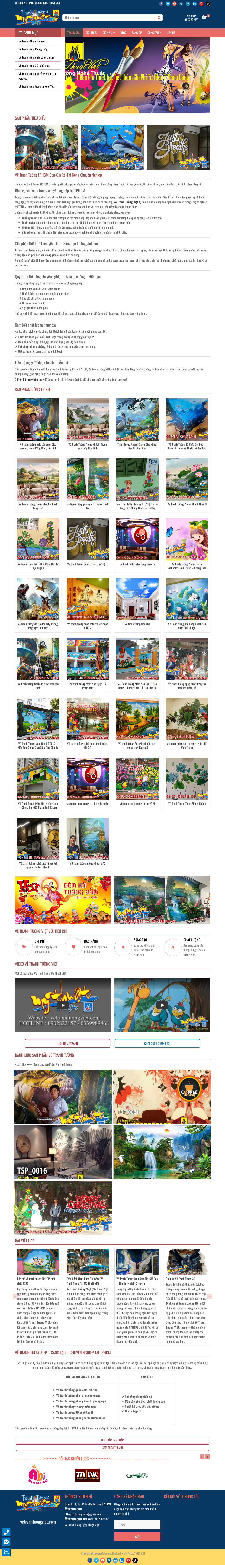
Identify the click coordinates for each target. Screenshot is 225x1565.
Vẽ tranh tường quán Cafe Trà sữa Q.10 (87, 564)
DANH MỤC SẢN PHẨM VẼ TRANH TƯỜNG (44, 1055)
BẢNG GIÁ (137, 32)
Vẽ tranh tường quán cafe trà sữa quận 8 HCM (87, 626)
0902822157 (191, 19)
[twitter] (169, 3)
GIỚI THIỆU (91, 32)
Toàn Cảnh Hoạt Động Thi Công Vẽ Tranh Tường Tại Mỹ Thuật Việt (85, 1281)
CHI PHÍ (39, 941)
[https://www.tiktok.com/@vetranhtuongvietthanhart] (209, 3)
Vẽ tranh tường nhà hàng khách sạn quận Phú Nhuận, (187, 626)
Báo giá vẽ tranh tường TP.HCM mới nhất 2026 (36, 1281)
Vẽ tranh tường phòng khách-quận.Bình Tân (88, 506)
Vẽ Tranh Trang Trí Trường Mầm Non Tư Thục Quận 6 (38, 566)
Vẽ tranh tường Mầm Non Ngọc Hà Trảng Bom (87, 686)
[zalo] (195, 3)
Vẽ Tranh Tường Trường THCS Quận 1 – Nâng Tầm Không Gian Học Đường (137, 506)
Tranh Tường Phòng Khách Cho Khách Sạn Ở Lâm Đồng (137, 446)
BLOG (123, 32)
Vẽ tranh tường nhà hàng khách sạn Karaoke (37, 75)
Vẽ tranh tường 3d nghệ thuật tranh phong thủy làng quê (137, 745)
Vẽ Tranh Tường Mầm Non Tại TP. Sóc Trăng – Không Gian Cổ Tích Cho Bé (137, 686)
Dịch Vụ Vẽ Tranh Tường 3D (180, 1278)
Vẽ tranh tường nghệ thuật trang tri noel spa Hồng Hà (187, 686)
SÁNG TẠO (140, 940)
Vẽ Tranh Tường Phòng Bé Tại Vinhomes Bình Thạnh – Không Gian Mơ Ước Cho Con (187, 566)
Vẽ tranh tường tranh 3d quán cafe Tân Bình (38, 686)
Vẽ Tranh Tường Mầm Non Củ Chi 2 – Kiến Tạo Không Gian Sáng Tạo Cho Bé (38, 745)
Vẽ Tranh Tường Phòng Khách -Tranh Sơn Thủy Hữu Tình (87, 446)
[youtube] (175, 3)
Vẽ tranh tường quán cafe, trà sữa (36, 57)
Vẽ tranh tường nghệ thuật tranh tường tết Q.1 (87, 745)
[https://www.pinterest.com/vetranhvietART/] (202, 3)
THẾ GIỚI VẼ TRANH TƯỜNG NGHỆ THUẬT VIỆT (37, 3)
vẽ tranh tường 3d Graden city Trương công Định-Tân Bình (38, 626)
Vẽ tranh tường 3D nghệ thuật (34, 65)
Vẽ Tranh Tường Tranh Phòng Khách (187, 804)
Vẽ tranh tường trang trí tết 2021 (137, 804)
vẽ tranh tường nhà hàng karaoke (137, 564)
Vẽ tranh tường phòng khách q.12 (87, 863)
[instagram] (182, 3)
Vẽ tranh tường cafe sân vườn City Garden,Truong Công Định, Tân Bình (38, 446)
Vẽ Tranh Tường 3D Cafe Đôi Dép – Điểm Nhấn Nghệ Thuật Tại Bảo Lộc (187, 446)
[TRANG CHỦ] (37, 17)
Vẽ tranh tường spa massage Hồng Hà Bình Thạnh (187, 745)
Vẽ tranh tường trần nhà (137, 624)
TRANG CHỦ (73, 32)
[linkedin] (189, 3)
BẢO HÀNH (91, 941)
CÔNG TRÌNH (154, 32)
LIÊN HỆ (171, 32)
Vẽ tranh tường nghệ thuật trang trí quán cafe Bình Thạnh (38, 865)
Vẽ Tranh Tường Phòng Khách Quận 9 (187, 504)
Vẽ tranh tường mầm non (32, 41)
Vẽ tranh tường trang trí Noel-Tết (36, 86)
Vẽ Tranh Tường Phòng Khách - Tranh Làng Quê (38, 506)
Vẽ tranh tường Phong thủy (33, 49)
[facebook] (162, 3)
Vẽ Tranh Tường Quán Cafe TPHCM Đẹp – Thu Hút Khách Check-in (137, 1281)
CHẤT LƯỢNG (191, 940)
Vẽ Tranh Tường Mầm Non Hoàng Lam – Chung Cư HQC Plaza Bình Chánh (38, 805)
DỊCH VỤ (108, 32)
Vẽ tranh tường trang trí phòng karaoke (87, 804)
